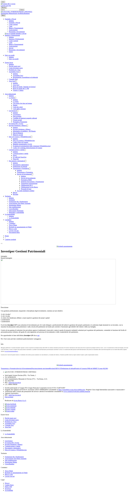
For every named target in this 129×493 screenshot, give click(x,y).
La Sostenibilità (10, 214)
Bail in (15, 192)
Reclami (15, 194)
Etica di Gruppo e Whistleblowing (20, 137)
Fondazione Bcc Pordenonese (18, 201)
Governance (13, 111)
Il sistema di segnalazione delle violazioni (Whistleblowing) (32, 146)
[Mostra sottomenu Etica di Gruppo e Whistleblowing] (31, 137)
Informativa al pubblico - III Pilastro (24, 131)
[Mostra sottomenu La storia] (15, 98)
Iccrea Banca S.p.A (20, 400)
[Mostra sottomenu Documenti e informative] (25, 161)
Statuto (15, 105)
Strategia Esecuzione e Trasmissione (32, 182)
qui (38, 335)
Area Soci (12, 81)
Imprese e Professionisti (12, 35)
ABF (56, 368)
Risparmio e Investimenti (17, 32)
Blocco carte (13, 229)
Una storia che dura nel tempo (22, 103)
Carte (10, 26)
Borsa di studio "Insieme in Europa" (24, 87)
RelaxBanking (25, 13)
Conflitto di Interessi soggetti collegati (25, 118)
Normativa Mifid (26, 180)
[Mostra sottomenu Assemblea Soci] (20, 72)
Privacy (7, 483)
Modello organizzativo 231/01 (22, 144)
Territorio (8, 196)
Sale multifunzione (15, 207)
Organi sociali (17, 120)
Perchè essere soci (14, 66)
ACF (59, 368)
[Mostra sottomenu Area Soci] (16, 81)
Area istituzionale (10, 94)
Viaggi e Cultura (18, 90)
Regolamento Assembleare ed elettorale (25, 77)
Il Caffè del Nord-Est (19, 157)
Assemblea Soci (14, 72)
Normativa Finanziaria (20, 122)
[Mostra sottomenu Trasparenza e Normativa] (29, 168)
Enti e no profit (9, 55)
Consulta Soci (13, 79)
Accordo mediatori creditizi (25, 191)
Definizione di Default (20, 166)
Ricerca (4, 7)
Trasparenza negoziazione (29, 183)
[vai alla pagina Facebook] (10, 404)
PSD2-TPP (8, 487)
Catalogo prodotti (10, 239)
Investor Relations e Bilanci (17, 125)
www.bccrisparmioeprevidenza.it (11, 351)
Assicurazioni (13, 30)
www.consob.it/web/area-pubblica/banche (76, 391)
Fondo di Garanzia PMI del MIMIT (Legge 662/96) (91, 368)
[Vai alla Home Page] (16, 11)
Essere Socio (9, 62)
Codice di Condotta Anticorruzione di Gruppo (27, 148)
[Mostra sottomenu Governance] (17, 111)
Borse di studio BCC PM (21, 88)
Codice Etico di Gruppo (20, 142)
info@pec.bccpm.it (15, 382)
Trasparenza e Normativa (21, 168)
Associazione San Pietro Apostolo (19, 203)
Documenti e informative (17, 161)
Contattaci (8, 220)
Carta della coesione (19, 109)
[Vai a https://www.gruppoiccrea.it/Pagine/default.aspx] (8, 4)
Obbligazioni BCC (27, 185)
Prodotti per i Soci (14, 70)
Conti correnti (13, 24)
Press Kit (16, 159)
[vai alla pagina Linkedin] (10, 407)
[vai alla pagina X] (9, 411)
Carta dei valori (18, 107)
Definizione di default (68, 368)
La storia (11, 98)
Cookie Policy (9, 485)
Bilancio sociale (18, 135)
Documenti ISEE (14, 232)
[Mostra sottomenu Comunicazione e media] (25, 150)
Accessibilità (9, 490)
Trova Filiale (13, 225)
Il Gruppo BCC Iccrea (16, 123)
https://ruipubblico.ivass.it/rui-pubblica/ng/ (71, 390)
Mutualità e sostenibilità (16, 212)
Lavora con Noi (6, 5)
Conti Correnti (13, 41)
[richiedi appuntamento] (64, 246)
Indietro (11, 21)
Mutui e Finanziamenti (16, 28)
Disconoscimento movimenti (40, 368)
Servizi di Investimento (24, 174)
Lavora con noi (14, 230)
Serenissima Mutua (7, 13)
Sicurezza (8, 488)
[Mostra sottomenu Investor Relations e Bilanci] (27, 126)
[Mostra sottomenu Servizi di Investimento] (32, 174)
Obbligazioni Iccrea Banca (29, 187)
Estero (11, 52)
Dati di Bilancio (18, 133)
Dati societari (17, 116)
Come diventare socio (16, 68)
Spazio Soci (16, 13)
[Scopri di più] (15, 33)
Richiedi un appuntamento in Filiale (20, 227)
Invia (3, 2)
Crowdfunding (13, 209)
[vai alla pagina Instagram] (10, 406)
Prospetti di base (26, 189)
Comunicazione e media (16, 150)
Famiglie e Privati (10, 19)
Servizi (11, 48)
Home (7, 236)
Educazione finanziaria (16, 211)
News (15, 155)
